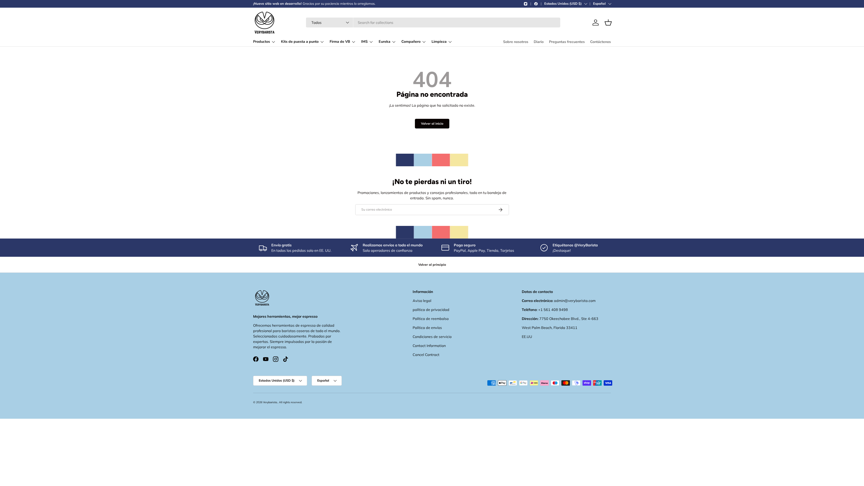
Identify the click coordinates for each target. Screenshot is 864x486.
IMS (364, 41)
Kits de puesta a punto (300, 41)
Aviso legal (422, 300)
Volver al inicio (432, 124)
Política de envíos (427, 327)
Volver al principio (432, 265)
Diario (539, 41)
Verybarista (270, 402)
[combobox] (433, 22)
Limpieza (439, 41)
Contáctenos (600, 41)
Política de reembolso (431, 318)
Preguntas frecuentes (567, 41)
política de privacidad (431, 309)
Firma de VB (340, 41)
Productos (261, 41)
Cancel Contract (426, 354)
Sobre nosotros (515, 41)
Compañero (411, 41)
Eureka (384, 41)
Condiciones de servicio (432, 336)
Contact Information (429, 345)
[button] (608, 22)
